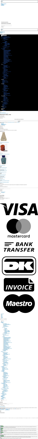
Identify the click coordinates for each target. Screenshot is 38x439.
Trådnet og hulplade (6, 69)
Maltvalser (5, 358)
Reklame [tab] (1, 433)
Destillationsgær (4, 110)
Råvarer (2, 322)
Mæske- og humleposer (6, 360)
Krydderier (5, 350)
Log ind (3, 405)
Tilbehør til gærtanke (6, 67)
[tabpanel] (19, 427)
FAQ (1, 3)
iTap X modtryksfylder (6, 75)
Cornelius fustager (5, 85)
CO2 (2, 91)
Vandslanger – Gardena (6, 99)
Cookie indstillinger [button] (2, 409)
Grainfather (3, 80)
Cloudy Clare (5, 341)
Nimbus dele (3, 81)
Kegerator (5, 87)
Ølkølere (4, 89)
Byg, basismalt (5, 36)
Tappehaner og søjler (6, 377)
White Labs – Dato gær (7, 44)
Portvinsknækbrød (5, 349)
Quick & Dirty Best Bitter (6, 57)
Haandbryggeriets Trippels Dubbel (7, 50)
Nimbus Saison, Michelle (6, 60)
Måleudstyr (3, 76)
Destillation (2, 109)
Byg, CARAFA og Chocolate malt (7, 37)
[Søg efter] (1, 321)
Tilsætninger (5, 63)
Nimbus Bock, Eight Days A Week (7, 53)
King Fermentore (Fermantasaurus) (7, 71)
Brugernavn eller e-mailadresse (3, 403)
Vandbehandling (5, 72)
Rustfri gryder (5, 68)
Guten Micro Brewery (4, 367)
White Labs (5, 42)
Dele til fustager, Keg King (6, 88)
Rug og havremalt (5, 39)
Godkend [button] (7, 409)
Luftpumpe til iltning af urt (2, 175)
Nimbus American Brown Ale (7, 339)
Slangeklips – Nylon (6, 100)
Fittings (2, 101)
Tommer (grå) (5, 390)
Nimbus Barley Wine (6, 52)
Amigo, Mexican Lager (6, 56)
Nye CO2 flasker (5, 379)
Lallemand (6, 41)
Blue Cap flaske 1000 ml (2, 165)
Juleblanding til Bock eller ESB (7, 338)
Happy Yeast (6, 329)
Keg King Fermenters (6, 65)
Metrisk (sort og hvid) (6, 102)
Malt (1, 314)
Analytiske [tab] (1, 429)
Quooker (4, 92)
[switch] (0, 428)
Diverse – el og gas (6, 70)
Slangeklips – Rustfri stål (6, 388)
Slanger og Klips (4, 96)
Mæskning (3, 359)
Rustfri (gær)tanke (5, 66)
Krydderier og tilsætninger (5, 62)
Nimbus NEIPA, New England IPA (7, 59)
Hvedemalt (5, 38)
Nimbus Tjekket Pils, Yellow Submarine (8, 348)
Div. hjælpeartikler (5, 357)
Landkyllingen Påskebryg (6, 340)
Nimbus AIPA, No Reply (6, 51)
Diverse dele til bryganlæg (5, 368)
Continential (5, 47)
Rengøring (2, 106)
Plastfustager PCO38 (6, 86)
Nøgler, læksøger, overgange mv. (7, 95)
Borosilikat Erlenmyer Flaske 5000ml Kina (4, 142)
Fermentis (6, 328)
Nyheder (2, 317)
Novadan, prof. (3, 107)
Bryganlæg (2, 79)
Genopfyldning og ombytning (7, 380)
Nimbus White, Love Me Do (6, 61)
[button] (19, 1)
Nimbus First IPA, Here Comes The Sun (8, 55)
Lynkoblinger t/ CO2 (4, 104)
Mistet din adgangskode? (2, 406)
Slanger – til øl (5, 378)
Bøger (2, 396)
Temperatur (5, 77)
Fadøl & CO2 (2, 83)
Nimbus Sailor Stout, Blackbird (7, 347)
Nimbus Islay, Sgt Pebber (6, 58)
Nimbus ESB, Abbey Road (6, 54)
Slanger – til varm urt (6, 98)
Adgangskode (1, 404)
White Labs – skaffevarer (7, 43)
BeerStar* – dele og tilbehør (5, 369)
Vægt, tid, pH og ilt (5, 78)
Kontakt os (2, 4)
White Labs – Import (7, 330)
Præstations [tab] (1, 431)
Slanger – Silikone (5, 97)
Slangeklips (3, 387)
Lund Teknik (2, 122)
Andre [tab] (0, 437)
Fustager (3, 84)
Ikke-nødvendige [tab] (2, 435)
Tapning (3, 73)
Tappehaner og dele (6, 90)
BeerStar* (3, 82)
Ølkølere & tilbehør (4, 376)
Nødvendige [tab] (1, 425)
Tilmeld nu (19, 121)
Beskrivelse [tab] (2, 123)
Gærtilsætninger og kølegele (7, 46)
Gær (1, 315)
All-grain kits (2, 34)
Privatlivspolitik (2, 192)
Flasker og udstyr (5, 361)
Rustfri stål (3, 105)
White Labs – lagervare (7, 331)
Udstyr (2, 351)
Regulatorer (5, 94)
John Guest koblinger (4, 389)
